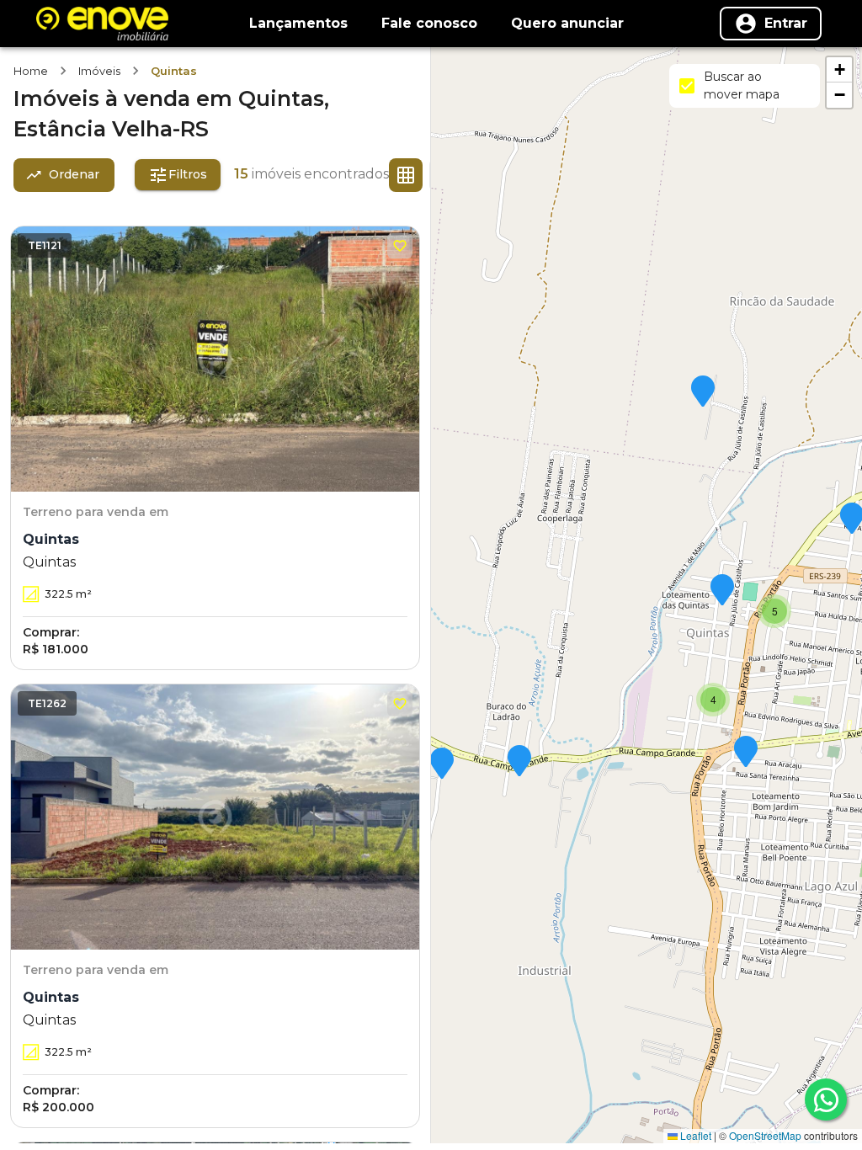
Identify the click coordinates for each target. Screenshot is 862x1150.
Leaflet (694, 1135)
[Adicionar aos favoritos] (399, 245)
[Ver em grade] (406, 175)
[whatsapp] (826, 1099)
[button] (703, 392)
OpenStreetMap (765, 1135)
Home (30, 70)
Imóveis (99, 70)
